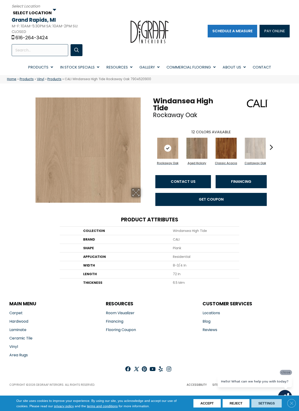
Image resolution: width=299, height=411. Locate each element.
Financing (241, 181)
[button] (76, 50)
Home (11, 79)
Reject (236, 403)
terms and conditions (102, 406)
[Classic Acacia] (226, 148)
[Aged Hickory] (197, 148)
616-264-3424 (31, 38)
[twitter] (136, 369)
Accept (207, 403)
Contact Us (183, 181)
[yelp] (161, 369)
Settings (266, 403)
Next (271, 140)
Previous (150, 140)
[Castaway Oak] (255, 148)
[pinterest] (144, 369)
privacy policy (64, 406)
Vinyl (40, 79)
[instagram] (169, 369)
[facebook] (128, 369)
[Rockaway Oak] (167, 148)
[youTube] (153, 369)
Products (27, 79)
